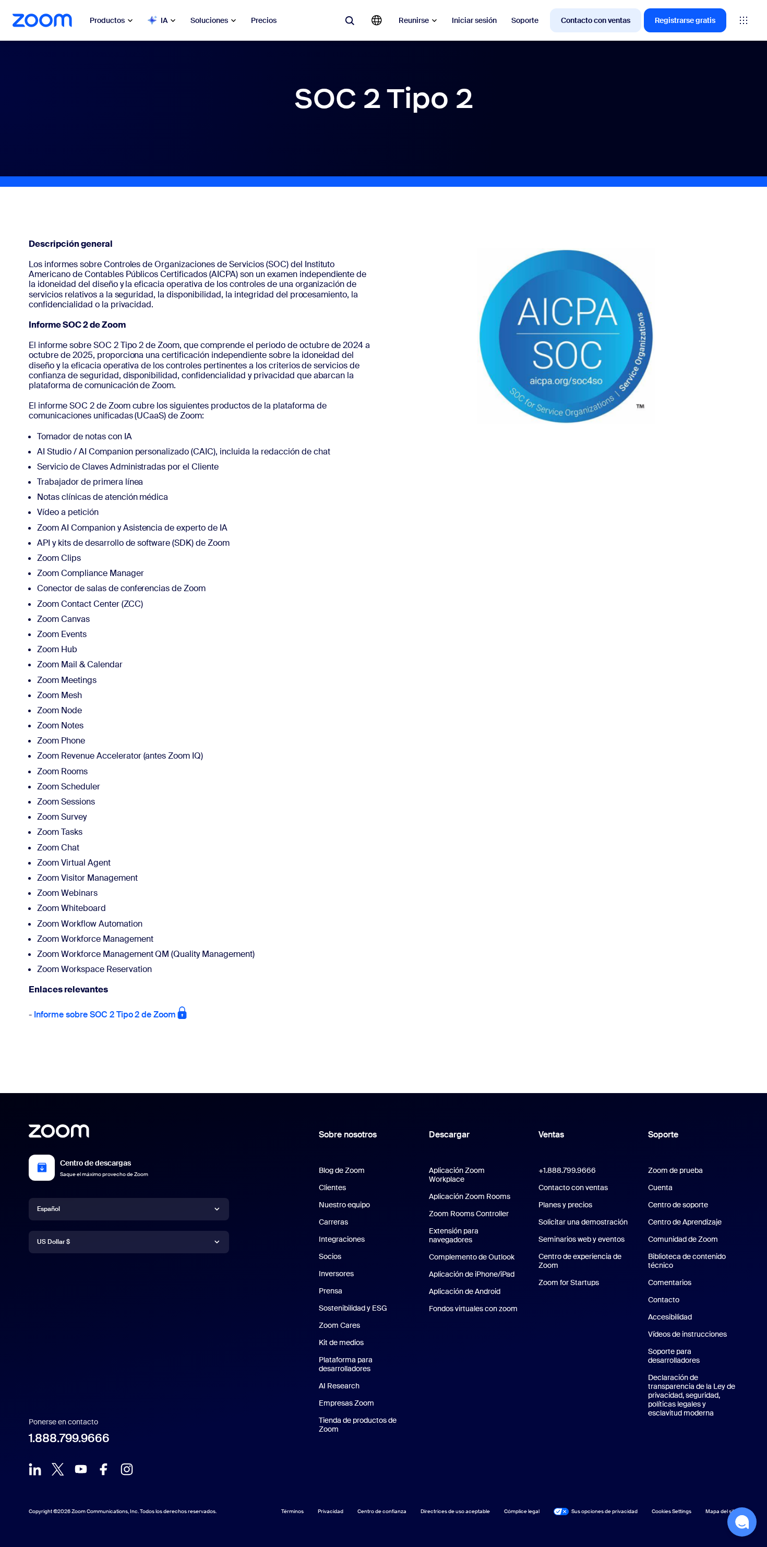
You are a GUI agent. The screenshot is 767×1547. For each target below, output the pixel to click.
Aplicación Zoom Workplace (457, 1175)
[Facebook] (104, 1469)
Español (48, 1209)
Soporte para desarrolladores (674, 1356)
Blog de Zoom (342, 1170)
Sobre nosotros (348, 1134)
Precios (264, 20)
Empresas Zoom (346, 1403)
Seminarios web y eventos (581, 1239)
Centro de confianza (381, 1511)
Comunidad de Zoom (683, 1239)
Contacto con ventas (595, 20)
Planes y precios (565, 1204)
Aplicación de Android (464, 1291)
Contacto (663, 1299)
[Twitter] (58, 1469)
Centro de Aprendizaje (685, 1222)
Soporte (524, 20)
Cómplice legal (522, 1511)
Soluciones (209, 20)
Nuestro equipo (344, 1204)
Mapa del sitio (721, 1511)
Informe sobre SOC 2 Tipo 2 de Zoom (105, 1014)
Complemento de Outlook (471, 1257)
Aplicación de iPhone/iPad (471, 1274)
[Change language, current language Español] (376, 20)
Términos (292, 1511)
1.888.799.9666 (69, 1438)
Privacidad (330, 1511)
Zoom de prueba (675, 1170)
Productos (107, 20)
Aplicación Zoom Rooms (469, 1196)
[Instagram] (127, 1469)
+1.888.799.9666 (567, 1170)
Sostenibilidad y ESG (353, 1308)
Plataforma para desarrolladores (346, 1364)
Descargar (449, 1134)
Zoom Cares (339, 1325)
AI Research (339, 1385)
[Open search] (349, 20)
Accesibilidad (670, 1317)
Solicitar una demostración (583, 1222)
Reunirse (414, 20)
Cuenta (660, 1187)
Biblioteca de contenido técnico (687, 1261)
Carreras (333, 1222)
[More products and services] (743, 20)
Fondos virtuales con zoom (473, 1308)
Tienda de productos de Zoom (358, 1425)
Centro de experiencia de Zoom (579, 1261)
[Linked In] (35, 1469)
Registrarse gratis (685, 20)
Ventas (551, 1134)
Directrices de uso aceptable (455, 1511)
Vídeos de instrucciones (687, 1334)
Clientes (332, 1187)
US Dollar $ (53, 1242)
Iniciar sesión (474, 20)
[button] (742, 1522)
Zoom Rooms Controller (469, 1213)
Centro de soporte (678, 1204)
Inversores (336, 1273)
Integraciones (342, 1239)
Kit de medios (341, 1342)
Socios (330, 1256)
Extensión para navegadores (453, 1235)
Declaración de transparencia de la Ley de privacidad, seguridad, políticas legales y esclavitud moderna (691, 1395)
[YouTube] (81, 1469)
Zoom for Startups (568, 1282)
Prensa (330, 1291)
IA (164, 20)
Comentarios (669, 1282)
